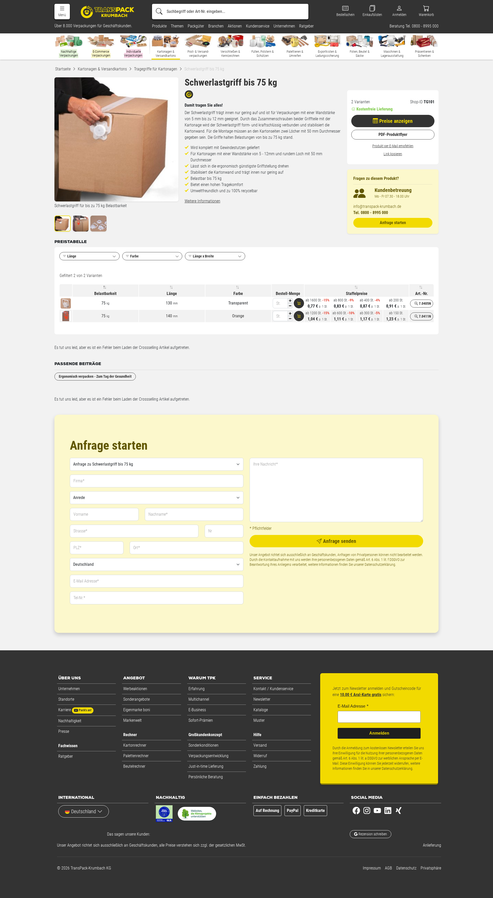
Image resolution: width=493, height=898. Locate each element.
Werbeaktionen (135, 688)
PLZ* (77, 547)
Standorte (66, 699)
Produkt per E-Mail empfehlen (392, 146)
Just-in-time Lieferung (205, 766)
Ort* (136, 547)
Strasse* (80, 531)
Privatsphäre (431, 868)
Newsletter (261, 699)
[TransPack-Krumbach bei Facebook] (356, 810)
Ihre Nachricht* (265, 464)
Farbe (238, 293)
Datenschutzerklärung (380, 564)
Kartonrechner (134, 745)
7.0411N (424, 316)
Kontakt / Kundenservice (273, 688)
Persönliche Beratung (205, 776)
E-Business (197, 709)
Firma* (78, 480)
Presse (63, 731)
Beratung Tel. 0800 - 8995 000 (414, 26)
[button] (62, 11)
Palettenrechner (136, 755)
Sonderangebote (136, 699)
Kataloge (260, 709)
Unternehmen (69, 688)
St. (278, 303)
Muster (259, 720)
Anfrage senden (339, 541)
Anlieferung (432, 845)
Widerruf (260, 755)
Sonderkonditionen (203, 745)
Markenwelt (132, 720)
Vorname (80, 514)
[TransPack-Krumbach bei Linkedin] (388, 810)
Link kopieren (393, 154)
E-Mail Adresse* (86, 581)
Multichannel (198, 699)
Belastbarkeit (105, 293)
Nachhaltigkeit (69, 720)
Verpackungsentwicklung (208, 755)
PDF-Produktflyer (392, 134)
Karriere (74, 709)
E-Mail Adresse (351, 706)
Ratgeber (65, 756)
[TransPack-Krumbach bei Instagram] (367, 810)
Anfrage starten (393, 222)
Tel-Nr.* (79, 597)
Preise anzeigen (395, 121)
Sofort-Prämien (200, 720)
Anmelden (379, 733)
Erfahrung (196, 688)
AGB (388, 868)
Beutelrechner (134, 766)
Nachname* (158, 514)
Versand (260, 745)
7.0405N (424, 303)
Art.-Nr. (421, 293)
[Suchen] (159, 11)
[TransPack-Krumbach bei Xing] (398, 810)
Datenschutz (406, 868)
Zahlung (260, 766)
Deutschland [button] (83, 811)
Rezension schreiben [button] (372, 834)
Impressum (372, 868)
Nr (210, 531)
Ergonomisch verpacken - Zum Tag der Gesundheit (95, 376)
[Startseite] (108, 12)
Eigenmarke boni (136, 709)
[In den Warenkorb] (299, 303)
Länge (172, 293)
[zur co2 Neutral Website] (197, 815)
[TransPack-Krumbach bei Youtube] (377, 810)
